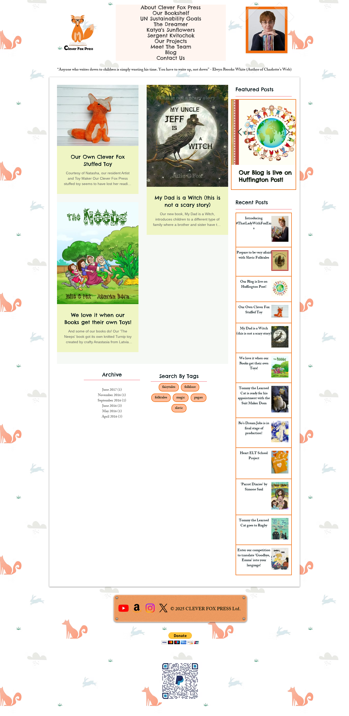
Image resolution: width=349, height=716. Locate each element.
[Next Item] (287, 132)
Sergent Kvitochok (170, 35)
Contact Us (171, 58)
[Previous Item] (239, 132)
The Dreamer (171, 24)
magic (180, 398)
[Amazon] (137, 608)
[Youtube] (124, 608)
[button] (180, 638)
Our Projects (171, 41)
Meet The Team (170, 47)
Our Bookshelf (171, 13)
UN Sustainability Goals (170, 18)
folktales (161, 398)
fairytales (168, 387)
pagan (198, 398)
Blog (171, 52)
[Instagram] (150, 608)
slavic (179, 408)
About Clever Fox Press (171, 7)
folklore (190, 387)
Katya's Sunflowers (171, 30)
